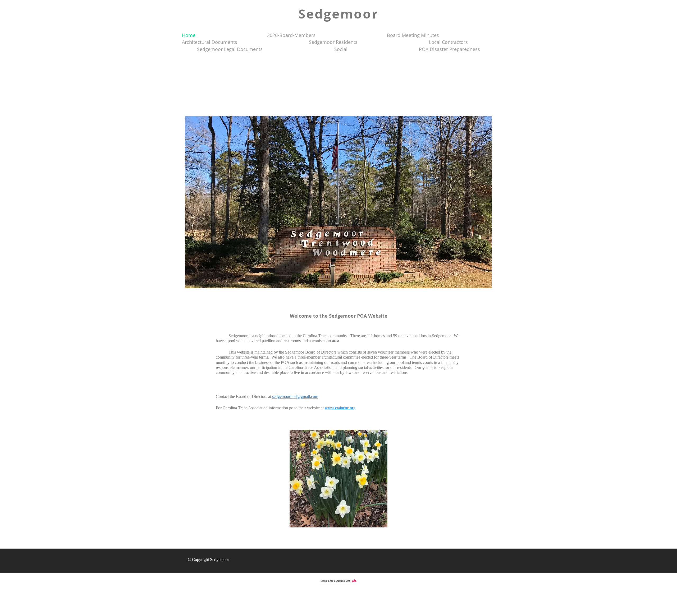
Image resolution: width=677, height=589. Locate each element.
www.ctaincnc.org (340, 408)
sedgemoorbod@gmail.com (295, 396)
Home (188, 35)
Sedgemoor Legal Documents (230, 49)
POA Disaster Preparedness (449, 49)
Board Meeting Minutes (413, 35)
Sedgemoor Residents (333, 42)
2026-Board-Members (291, 35)
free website (337, 580)
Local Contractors (448, 42)
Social (340, 49)
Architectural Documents (209, 42)
